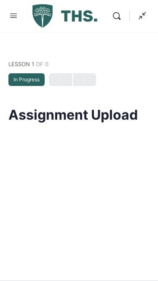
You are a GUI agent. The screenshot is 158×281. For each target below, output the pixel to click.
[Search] (119, 16)
